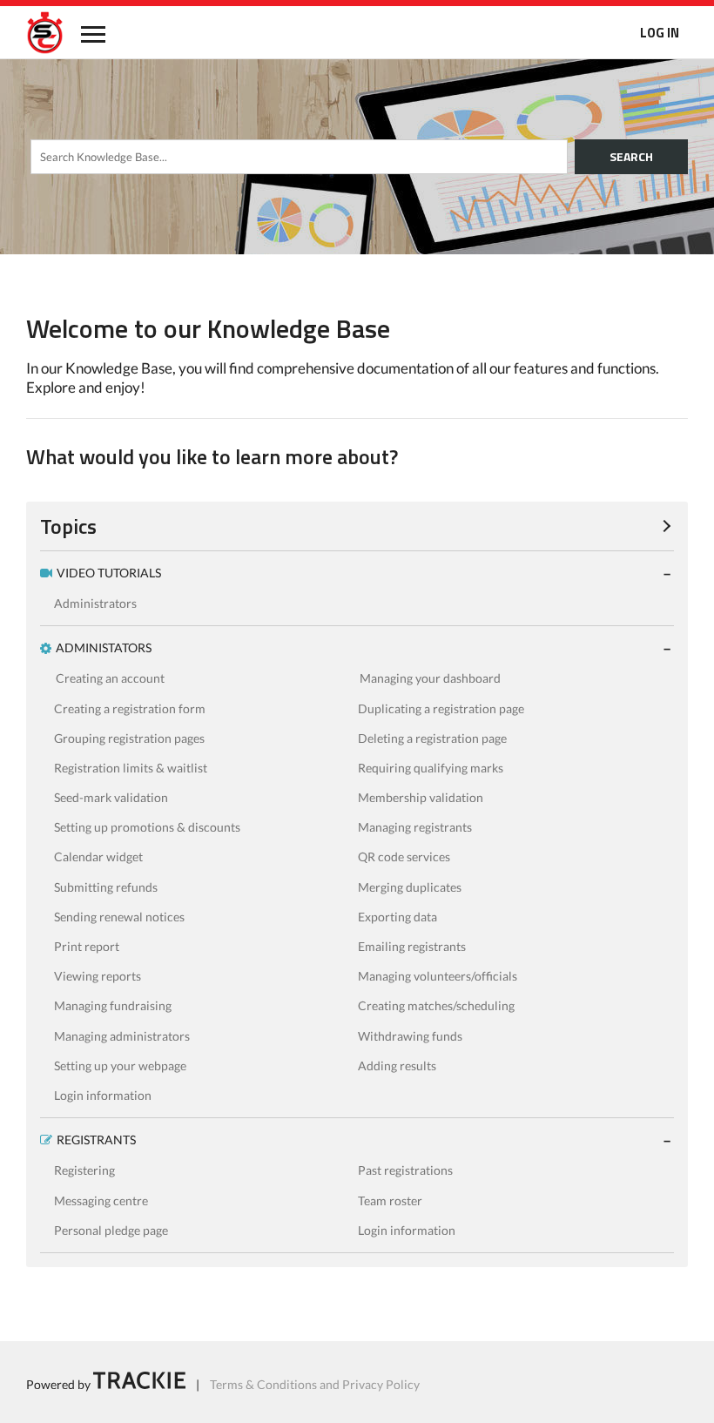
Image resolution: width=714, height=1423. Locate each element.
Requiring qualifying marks (430, 767)
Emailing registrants (412, 946)
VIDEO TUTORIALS (109, 572)
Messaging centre (101, 1200)
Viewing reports (97, 975)
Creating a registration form (129, 708)
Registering (84, 1170)
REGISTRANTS (96, 1139)
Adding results (397, 1065)
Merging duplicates (409, 887)
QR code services (404, 856)
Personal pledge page (111, 1230)
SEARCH (631, 156)
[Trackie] (139, 1384)
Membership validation (420, 797)
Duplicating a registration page (441, 708)
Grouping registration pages (129, 738)
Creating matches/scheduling (436, 1005)
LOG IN (659, 33)
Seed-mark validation (111, 797)
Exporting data (397, 916)
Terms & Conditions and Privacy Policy (315, 1384)
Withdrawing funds (410, 1035)
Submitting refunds (106, 887)
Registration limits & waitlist (130, 767)
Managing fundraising (113, 1005)
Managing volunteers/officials (437, 975)
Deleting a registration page (432, 738)
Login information (103, 1095)
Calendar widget (98, 856)
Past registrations (405, 1170)
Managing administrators (122, 1035)
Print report (86, 946)
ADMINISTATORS (104, 647)
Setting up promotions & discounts (147, 826)
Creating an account (110, 678)
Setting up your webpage (120, 1065)
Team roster (390, 1200)
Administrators (95, 603)
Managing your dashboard (430, 678)
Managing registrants (415, 826)
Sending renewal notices (119, 916)
